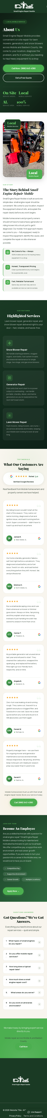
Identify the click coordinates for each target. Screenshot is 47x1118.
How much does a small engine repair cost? (18, 981)
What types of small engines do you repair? (20, 942)
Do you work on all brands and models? (19, 1004)
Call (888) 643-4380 (23, 802)
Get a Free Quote (23, 77)
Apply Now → (13, 891)
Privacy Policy (15, 1115)
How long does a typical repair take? (18, 968)
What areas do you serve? (20, 992)
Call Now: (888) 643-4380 (24, 68)
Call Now (23, 1046)
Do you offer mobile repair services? (19, 955)
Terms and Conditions (33, 1115)
